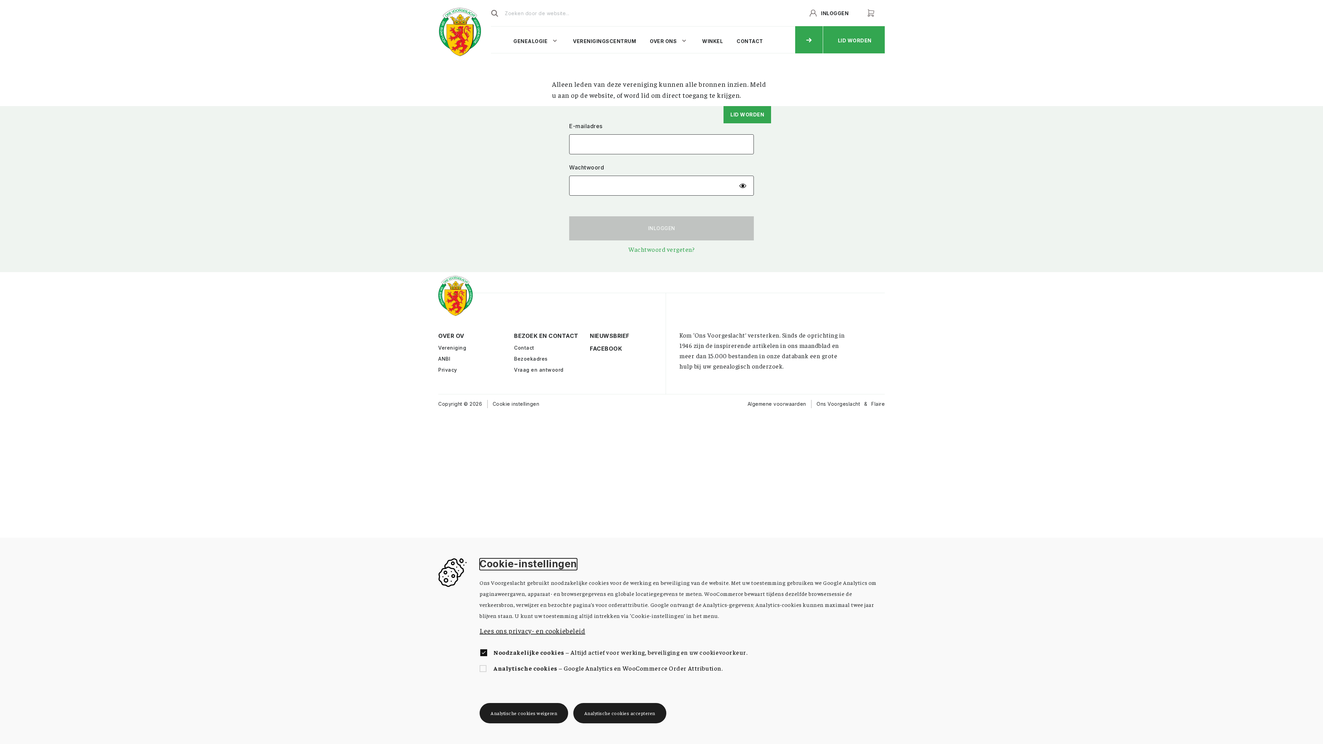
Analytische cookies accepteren (619, 713)
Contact (750, 41)
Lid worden (747, 114)
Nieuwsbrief (595, 336)
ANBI (444, 359)
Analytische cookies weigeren (524, 713)
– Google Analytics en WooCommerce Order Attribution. (607, 668)
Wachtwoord (586, 167)
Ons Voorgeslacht (838, 404)
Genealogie (530, 41)
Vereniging (452, 348)
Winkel (712, 41)
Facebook (595, 349)
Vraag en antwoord (539, 370)
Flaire (878, 404)
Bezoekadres (531, 359)
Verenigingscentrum (604, 41)
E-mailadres (586, 126)
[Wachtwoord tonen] (743, 185)
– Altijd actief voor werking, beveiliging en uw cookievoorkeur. (620, 652)
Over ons (663, 41)
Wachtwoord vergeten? (661, 249)
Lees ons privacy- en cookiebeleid (532, 630)
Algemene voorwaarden (777, 404)
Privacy (447, 370)
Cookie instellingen (516, 404)
